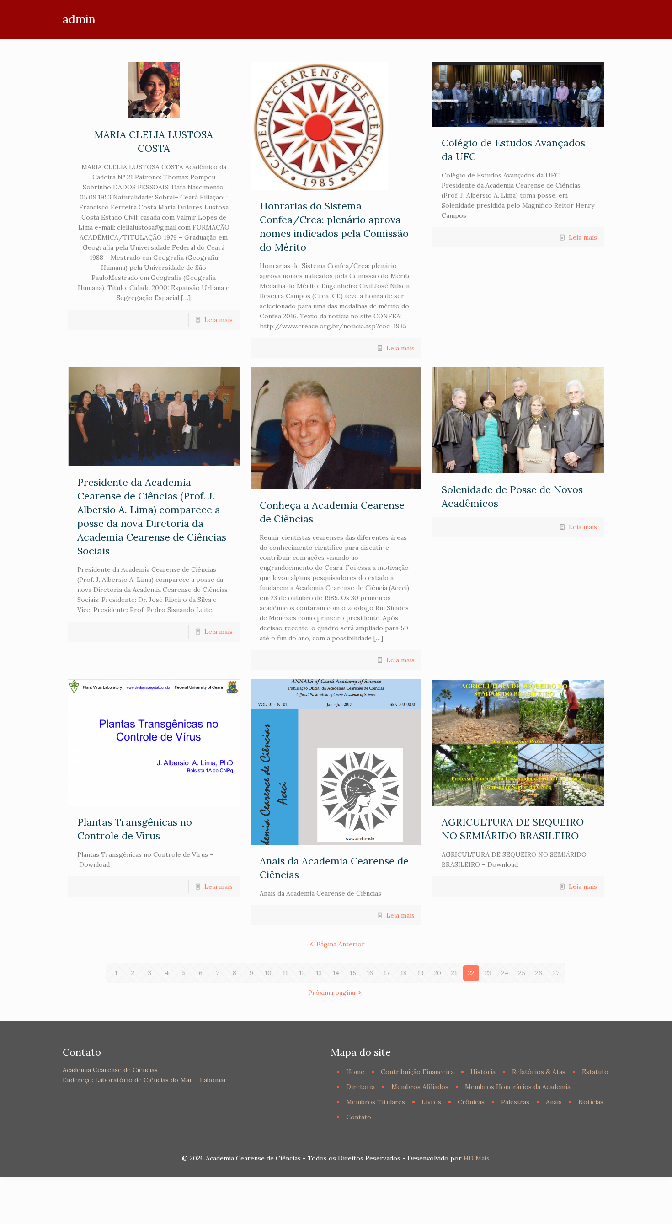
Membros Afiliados (419, 1087)
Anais (554, 1102)
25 (521, 973)
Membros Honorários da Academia (518, 1087)
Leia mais (218, 320)
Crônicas (471, 1102)
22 (471, 973)
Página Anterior (340, 944)
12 (302, 973)
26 (538, 973)
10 (268, 973)
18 (403, 973)
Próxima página (331, 992)
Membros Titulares (375, 1102)
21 (454, 973)
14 (336, 973)
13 (319, 973)
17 (386, 973)
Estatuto (595, 1072)
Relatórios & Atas (538, 1072)
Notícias (590, 1102)
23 (488, 973)
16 (370, 973)
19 (420, 973)
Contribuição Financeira (417, 1072)
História (483, 1072)
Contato (358, 1117)
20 (437, 973)
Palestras (515, 1102)
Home (355, 1072)
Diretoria (360, 1087)
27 (556, 973)
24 (504, 973)
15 (353, 973)
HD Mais (477, 1158)
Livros (431, 1102)
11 (285, 973)
